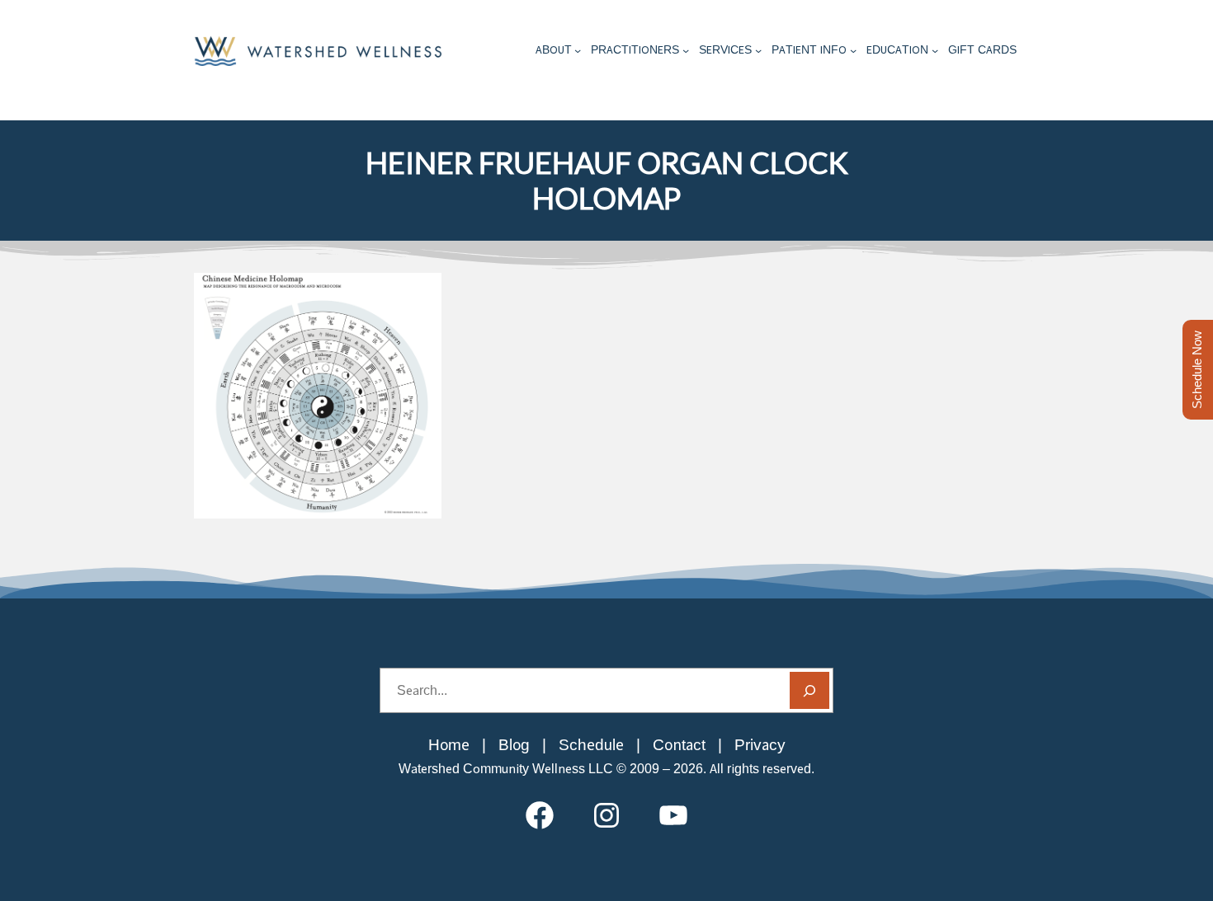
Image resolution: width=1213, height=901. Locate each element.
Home (449, 744)
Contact (679, 744)
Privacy (760, 744)
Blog (514, 744)
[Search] (809, 690)
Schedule (591, 744)
